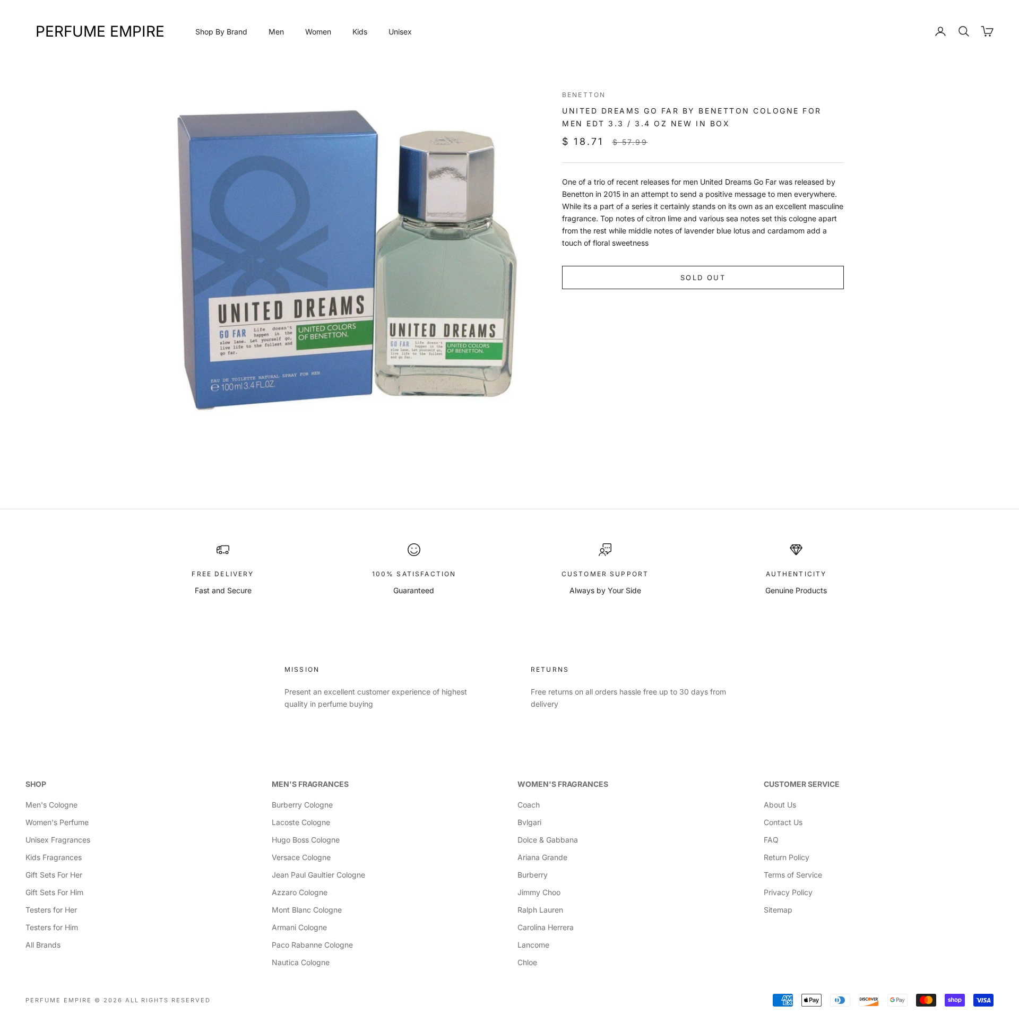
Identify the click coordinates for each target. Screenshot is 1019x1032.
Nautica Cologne (301, 962)
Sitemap (778, 909)
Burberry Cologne (302, 804)
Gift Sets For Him (54, 892)
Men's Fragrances (310, 783)
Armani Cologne (299, 927)
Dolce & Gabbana (547, 839)
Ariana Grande (542, 857)
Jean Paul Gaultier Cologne (318, 874)
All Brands (43, 944)
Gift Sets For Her (53, 874)
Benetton (584, 95)
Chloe (527, 962)
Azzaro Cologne (299, 892)
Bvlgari (529, 822)
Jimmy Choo (538, 892)
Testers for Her (51, 909)
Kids (359, 31)
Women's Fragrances (562, 783)
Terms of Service (793, 874)
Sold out (703, 277)
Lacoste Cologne (301, 822)
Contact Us (783, 822)
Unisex (400, 31)
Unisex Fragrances (57, 839)
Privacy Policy (788, 892)
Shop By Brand (221, 31)
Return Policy (786, 857)
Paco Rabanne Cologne (312, 944)
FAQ (771, 839)
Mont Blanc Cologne (307, 909)
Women (318, 31)
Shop (35, 783)
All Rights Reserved (168, 1000)
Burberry (532, 874)
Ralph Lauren (540, 909)
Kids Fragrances (53, 857)
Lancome (533, 944)
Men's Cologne (51, 804)
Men (276, 31)
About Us (780, 804)
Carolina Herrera (545, 927)
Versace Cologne (301, 857)
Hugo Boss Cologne (306, 839)
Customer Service (802, 783)
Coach (528, 804)
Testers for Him (51, 927)
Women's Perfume (57, 822)
